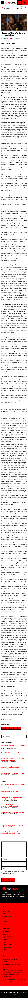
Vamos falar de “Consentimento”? (10, 753)
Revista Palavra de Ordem (9, 932)
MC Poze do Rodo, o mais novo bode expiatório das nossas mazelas (13, 746)
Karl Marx (16, 972)
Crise (24, 962)
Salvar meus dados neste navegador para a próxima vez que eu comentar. (13, 872)
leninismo (22, 972)
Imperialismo (5, 972)
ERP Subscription (7, 911)
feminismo (18, 967)
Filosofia (5, 941)
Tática (23, 982)
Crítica (4, 719)
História (15, 970)
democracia (13, 964)
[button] (19, 2)
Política (5, 979)
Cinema (13, 962)
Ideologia (20, 970)
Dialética (8, 966)
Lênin (14, 974)
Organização (20, 977)
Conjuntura (5, 951)
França (10, 970)
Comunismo (18, 962)
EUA (7, 968)
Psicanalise (11, 979)
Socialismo (14, 982)
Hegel (12, 970)
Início (4, 913)
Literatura (5, 939)
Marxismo (7, 976)
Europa (10, 968)
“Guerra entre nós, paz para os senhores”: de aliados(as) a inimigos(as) (12, 759)
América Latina (10, 959)
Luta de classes (7, 974)
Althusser (5, 959)
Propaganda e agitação (8, 936)
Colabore (5, 921)
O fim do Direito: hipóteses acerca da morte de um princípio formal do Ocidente (13, 766)
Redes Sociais (6, 923)
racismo (16, 979)
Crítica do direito (7, 944)
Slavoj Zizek (8, 982)
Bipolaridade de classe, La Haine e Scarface (12, 773)
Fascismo (14, 968)
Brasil (15, 959)
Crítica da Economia (7, 947)
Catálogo (5, 910)
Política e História (7, 937)
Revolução (21, 979)
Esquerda (20, 966)
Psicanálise (5, 934)
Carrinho (5, 918)
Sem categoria (9, 719)
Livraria (5, 919)
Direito (12, 966)
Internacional (10, 972)
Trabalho (19, 982)
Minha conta (6, 914)
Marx (17, 974)
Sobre (4, 924)
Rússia (4, 982)
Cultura (4, 942)
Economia (16, 966)
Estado (4, 968)
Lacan (19, 972)
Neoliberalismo (14, 977)
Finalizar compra (7, 916)
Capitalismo (7, 962)
